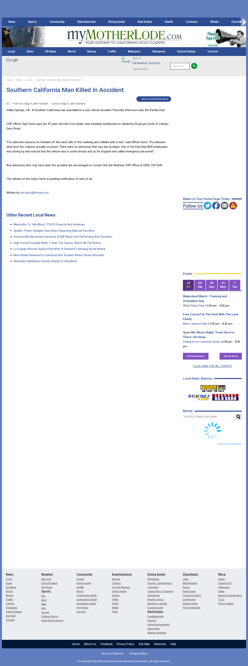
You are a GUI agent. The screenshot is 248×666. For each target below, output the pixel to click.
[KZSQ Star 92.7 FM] (197, 396)
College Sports (49, 616)
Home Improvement (158, 624)
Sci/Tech (11, 615)
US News (50, 51)
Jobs (186, 579)
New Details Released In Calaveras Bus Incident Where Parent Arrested (59, 255)
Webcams (134, 51)
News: (10, 574)
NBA (43, 604)
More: (222, 574)
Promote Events (192, 595)
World (72, 51)
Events (80, 579)
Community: (85, 574)
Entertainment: (122, 574)
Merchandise (190, 583)
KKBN (115, 607)
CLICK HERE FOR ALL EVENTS (212, 366)
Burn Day (46, 579)
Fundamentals (155, 616)
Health (169, 21)
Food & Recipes (121, 587)
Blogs (80, 591)
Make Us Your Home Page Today (206, 199)
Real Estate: (155, 611)
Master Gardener (156, 632)
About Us (90, 644)
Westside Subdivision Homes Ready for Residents (45, 261)
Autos (186, 587)
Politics (10, 603)
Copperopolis (155, 607)
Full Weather (139, 63)
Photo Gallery (225, 603)
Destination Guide (87, 599)
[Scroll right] (243, 21)
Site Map (144, 644)
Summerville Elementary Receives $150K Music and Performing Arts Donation (63, 236)
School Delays (186, 51)
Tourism (212, 51)
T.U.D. (221, 599)
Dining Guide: (156, 574)
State (30, 51)
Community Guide (87, 595)
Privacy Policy (125, 644)
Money (91, 51)
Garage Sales (190, 603)
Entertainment (86, 21)
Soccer (45, 612)
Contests (192, 21)
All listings (153, 579)
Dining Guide (116, 21)
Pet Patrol (82, 607)
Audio (221, 579)
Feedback (106, 644)
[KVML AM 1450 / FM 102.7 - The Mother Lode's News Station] (213, 387)
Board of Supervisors (230, 595)
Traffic (112, 51)
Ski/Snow (46, 587)
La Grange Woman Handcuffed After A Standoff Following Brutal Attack (59, 249)
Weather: (47, 574)
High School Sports (52, 620)
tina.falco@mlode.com (34, 192)
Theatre (116, 583)
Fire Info (81, 611)
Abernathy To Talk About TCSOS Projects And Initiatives (49, 224)
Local (11, 51)
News (11, 21)
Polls (115, 611)
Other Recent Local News (30, 215)
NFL (43, 596)
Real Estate (145, 21)
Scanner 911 (225, 583)
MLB (43, 600)
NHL (43, 608)
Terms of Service (112, 653)
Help (173, 644)
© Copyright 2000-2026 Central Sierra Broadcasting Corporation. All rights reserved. (124, 661)
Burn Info (154, 63)
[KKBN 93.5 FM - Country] (225, 396)
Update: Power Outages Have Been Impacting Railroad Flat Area (54, 230)
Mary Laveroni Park (195, 323)
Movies (116, 579)
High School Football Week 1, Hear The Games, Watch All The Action (57, 243)
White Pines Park (193, 305)
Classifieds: (191, 574)
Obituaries (158, 51)
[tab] (188, 285)
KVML (115, 599)
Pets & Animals (191, 607)
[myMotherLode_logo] (124, 37)
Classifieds (238, 21)
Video (221, 591)
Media (214, 21)
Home (76, 644)
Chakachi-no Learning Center (201, 341)
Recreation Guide (86, 603)
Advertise (160, 644)
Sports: (46, 591)
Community (57, 21)
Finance (151, 620)
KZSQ (115, 603)
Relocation (153, 628)
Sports (32, 21)
